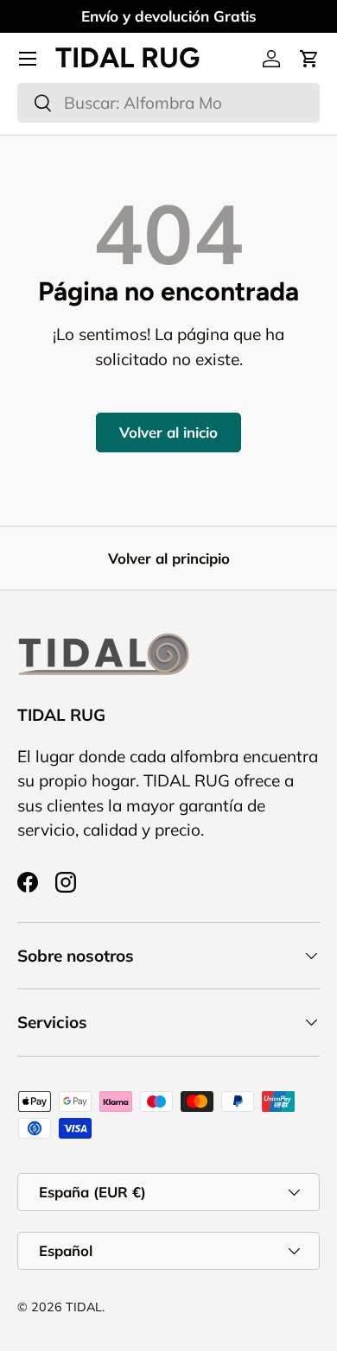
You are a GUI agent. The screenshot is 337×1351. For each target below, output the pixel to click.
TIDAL (84, 1307)
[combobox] (168, 103)
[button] (309, 59)
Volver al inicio (168, 432)
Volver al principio (169, 558)
